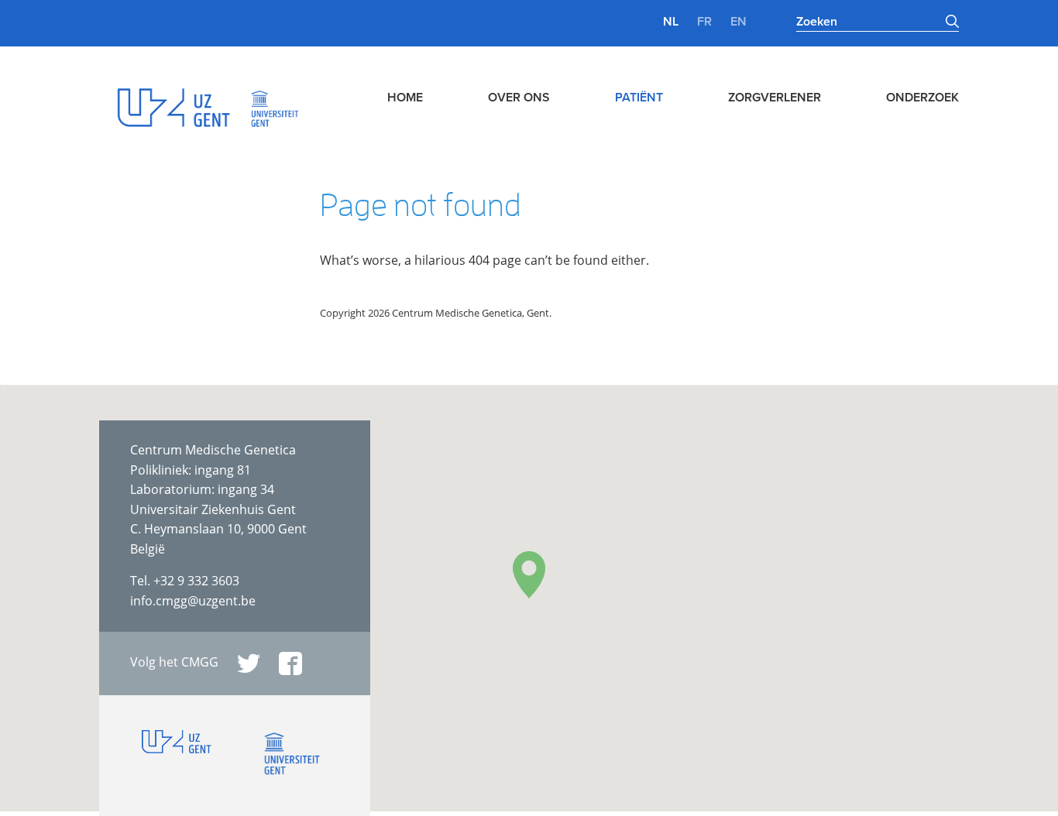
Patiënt (639, 97)
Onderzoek (922, 97)
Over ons (519, 97)
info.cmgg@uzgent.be (193, 600)
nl (670, 21)
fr (704, 21)
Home (405, 97)
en (738, 21)
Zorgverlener (774, 97)
